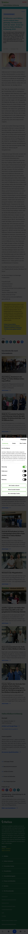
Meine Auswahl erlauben (14, 489)
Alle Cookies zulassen (14, 485)
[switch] (24, 471)
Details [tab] (14, 443)
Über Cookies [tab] (23, 443)
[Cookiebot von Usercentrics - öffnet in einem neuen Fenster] (20, 439)
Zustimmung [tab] (5, 443)
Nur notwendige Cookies (14, 493)
